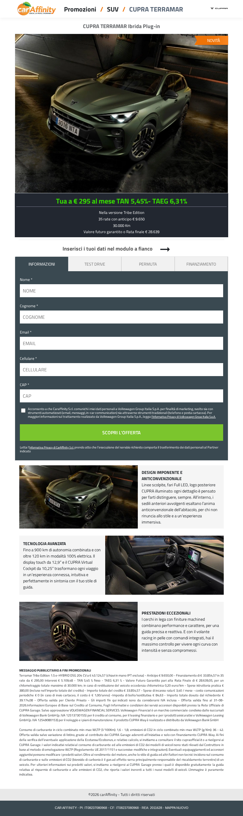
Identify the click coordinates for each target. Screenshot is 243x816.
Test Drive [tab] (94, 264)
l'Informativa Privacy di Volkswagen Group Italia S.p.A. (183, 416)
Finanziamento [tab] (201, 264)
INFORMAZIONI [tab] (41, 264)
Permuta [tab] (148, 264)
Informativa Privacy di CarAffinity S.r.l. (51, 447)
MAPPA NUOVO (176, 808)
